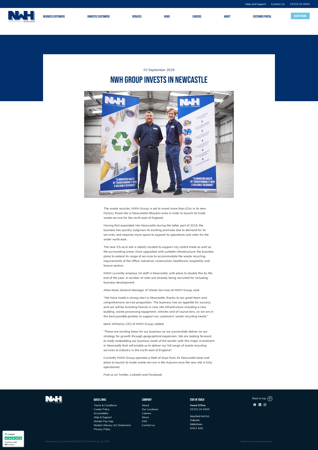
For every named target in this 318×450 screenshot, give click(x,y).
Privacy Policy (102, 429)
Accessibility (101, 413)
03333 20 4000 (300, 4)
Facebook (155, 375)
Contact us (148, 425)
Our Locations (150, 409)
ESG (144, 421)
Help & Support (103, 417)
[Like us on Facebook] (254, 405)
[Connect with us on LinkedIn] (260, 405)
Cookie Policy (102, 409)
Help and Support (255, 4)
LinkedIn (136, 375)
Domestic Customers (98, 17)
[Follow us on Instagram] (265, 405)
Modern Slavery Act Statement (112, 425)
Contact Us (278, 4)
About (145, 405)
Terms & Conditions (105, 405)
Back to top (259, 398)
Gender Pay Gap (103, 421)
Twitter (123, 375)
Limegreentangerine (261, 441)
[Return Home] (21, 16)
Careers (196, 17)
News (167, 17)
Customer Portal (262, 17)
